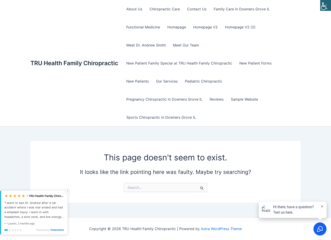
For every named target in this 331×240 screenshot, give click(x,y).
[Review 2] (10, 230)
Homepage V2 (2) (240, 27)
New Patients (137, 81)
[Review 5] (18, 230)
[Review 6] (20, 230)
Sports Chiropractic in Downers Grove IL (161, 117)
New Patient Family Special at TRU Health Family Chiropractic (179, 63)
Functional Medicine (143, 27)
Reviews (217, 99)
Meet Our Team (186, 45)
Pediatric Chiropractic (203, 81)
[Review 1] (6, 230)
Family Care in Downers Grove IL (242, 9)
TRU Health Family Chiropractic (74, 63)
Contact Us (196, 9)
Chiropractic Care (165, 9)
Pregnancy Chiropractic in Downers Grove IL (164, 99)
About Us (134, 9)
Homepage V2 (205, 27)
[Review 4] (15, 230)
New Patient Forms (255, 63)
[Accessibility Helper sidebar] (325, 5)
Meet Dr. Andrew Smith (146, 45)
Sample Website (244, 99)
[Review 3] (12, 230)
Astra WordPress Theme (221, 228)
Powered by (50, 229)
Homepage (176, 27)
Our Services (167, 81)
